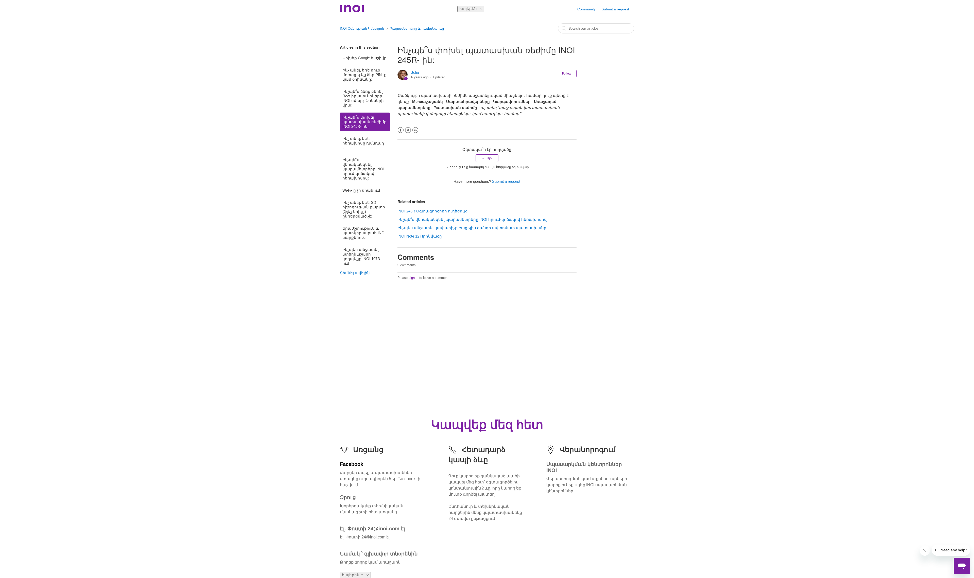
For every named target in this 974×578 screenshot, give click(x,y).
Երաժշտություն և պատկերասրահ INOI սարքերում (364, 233)
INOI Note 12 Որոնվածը (419, 236)
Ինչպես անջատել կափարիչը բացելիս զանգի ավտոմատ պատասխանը (471, 228)
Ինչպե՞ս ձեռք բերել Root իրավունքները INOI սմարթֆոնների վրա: (363, 98)
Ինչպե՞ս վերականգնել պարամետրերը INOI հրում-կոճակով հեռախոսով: (363, 169)
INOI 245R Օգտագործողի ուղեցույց (432, 211)
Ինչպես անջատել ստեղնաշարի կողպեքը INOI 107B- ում (361, 256)
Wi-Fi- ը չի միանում (361, 190)
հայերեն (468, 9)
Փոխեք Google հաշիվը (364, 58)
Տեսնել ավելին (355, 273)
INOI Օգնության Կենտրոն (362, 28)
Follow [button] (566, 73)
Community (586, 9)
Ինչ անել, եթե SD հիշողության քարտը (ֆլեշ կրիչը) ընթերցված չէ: (363, 209)
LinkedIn (415, 130)
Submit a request (615, 9)
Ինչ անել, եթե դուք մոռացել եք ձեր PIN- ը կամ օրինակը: (364, 74)
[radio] (487, 158)
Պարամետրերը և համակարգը (417, 28)
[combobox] (596, 28)
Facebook (400, 130)
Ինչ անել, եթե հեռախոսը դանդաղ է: (363, 143)
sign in (413, 278)
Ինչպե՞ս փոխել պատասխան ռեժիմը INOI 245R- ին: (364, 122)
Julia (415, 72)
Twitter (408, 130)
